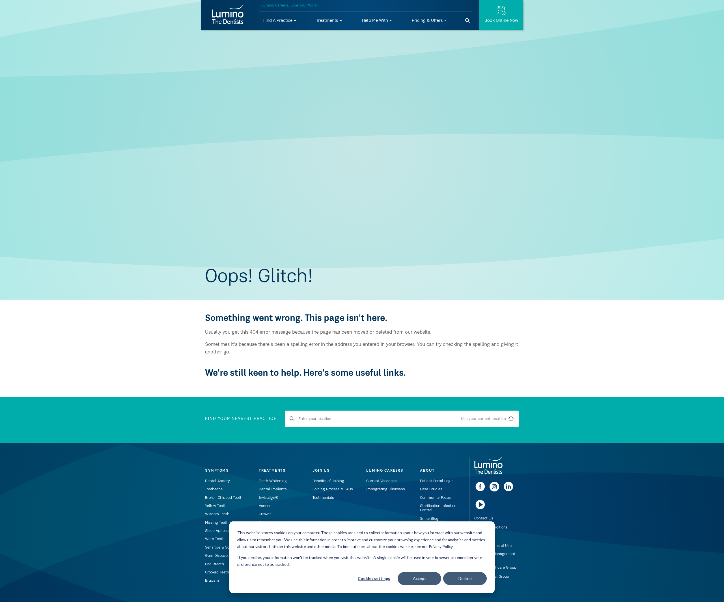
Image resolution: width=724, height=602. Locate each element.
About (427, 470)
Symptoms (217, 470)
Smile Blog (429, 519)
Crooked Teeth (217, 572)
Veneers (266, 506)
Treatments (327, 20)
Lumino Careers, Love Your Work (289, 5)
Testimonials (323, 498)
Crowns (265, 514)
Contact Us (483, 518)
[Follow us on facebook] (480, 490)
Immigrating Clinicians (385, 489)
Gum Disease (216, 556)
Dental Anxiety (217, 481)
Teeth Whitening (273, 481)
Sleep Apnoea (217, 531)
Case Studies (431, 489)
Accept (419, 578)
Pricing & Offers (428, 20)
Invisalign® (268, 498)
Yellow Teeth (216, 506)
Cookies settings (374, 578)
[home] (488, 466)
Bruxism (212, 580)
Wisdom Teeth (217, 514)
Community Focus (435, 498)
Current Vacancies (381, 481)
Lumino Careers (384, 470)
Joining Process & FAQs (333, 489)
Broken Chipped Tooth (223, 498)
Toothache (214, 489)
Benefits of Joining (328, 481)
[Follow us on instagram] (494, 490)
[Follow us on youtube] (480, 508)
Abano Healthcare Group (495, 567)
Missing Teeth (217, 523)
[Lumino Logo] (227, 15)
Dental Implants (273, 489)
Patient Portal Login (437, 481)
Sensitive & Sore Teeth (224, 547)
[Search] (467, 20)
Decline (465, 578)
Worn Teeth (215, 539)
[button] (280, 21)
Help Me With (375, 20)
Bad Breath (214, 564)
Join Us (321, 470)
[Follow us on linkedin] (508, 490)
